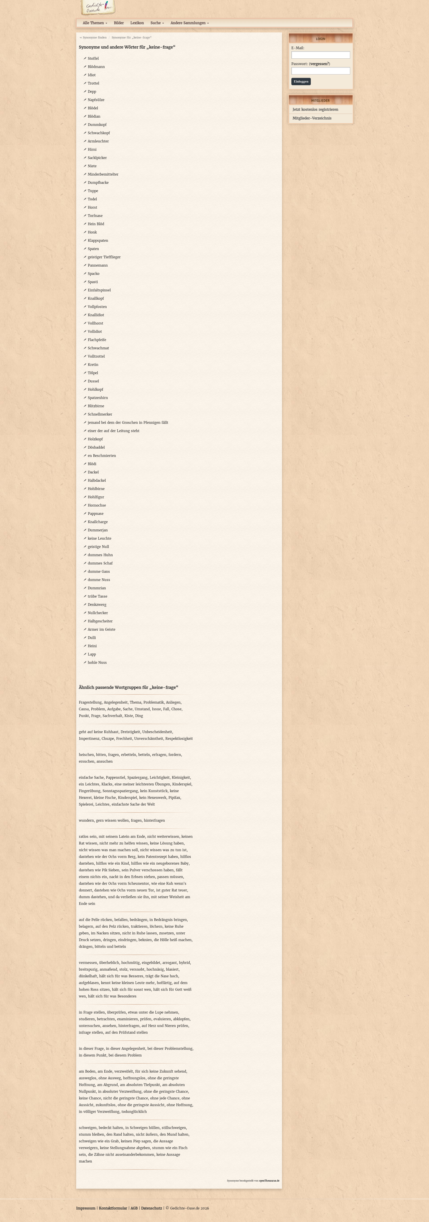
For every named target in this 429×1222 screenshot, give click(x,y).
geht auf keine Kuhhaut (98, 732)
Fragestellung (90, 702)
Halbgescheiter (100, 621)
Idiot (92, 75)
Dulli (92, 638)
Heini (92, 646)
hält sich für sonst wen (131, 989)
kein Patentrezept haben (158, 857)
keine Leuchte (99, 538)
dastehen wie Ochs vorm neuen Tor (124, 890)
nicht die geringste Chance (125, 1098)
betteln (144, 755)
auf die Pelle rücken (95, 920)
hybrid (184, 963)
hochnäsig (155, 969)
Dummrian (97, 588)
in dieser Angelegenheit (125, 1048)
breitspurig (88, 969)
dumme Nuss (99, 580)
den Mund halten (174, 1134)
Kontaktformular (113, 1208)
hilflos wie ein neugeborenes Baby (160, 863)
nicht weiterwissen (163, 836)
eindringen (127, 940)
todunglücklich (134, 1112)
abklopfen (181, 1019)
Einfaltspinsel (99, 290)
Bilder (119, 23)
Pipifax (174, 798)
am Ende (105, 1071)
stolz (123, 969)
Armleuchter (98, 141)
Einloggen (301, 81)
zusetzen (166, 933)
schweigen (88, 1128)
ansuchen (105, 761)
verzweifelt (123, 1071)
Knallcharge (98, 522)
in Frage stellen (92, 1012)
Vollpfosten (97, 307)
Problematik (153, 702)
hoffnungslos (134, 1078)
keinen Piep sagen (136, 1141)
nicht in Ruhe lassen (139, 933)
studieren (87, 1019)
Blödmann (96, 67)
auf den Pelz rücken (112, 926)
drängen (86, 946)
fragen (113, 755)
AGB (134, 1208)
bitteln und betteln (110, 946)
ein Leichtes (89, 784)
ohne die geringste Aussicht (141, 1105)
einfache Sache (91, 777)
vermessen (88, 963)
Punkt (84, 716)
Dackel (93, 472)
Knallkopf (96, 298)
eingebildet (151, 963)
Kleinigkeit (181, 777)
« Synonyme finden (93, 37)
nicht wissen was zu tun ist (163, 850)
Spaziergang (137, 777)
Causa (84, 709)
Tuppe (93, 191)
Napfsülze (96, 100)
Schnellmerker (100, 414)
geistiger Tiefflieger (104, 257)
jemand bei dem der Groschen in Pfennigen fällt (128, 422)
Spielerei (86, 804)
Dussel (93, 381)
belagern (86, 926)
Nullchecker (98, 613)
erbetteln (128, 755)
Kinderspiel (181, 784)
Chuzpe (108, 738)
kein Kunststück (154, 791)
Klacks (106, 784)
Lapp (92, 654)
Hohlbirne (96, 489)
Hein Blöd (96, 224)
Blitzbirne (96, 406)
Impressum (85, 1208)
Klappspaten (98, 240)
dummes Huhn (100, 555)
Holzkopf (95, 439)
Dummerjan (98, 530)
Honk (92, 232)
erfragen (159, 755)
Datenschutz (151, 1208)
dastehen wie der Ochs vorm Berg (107, 857)
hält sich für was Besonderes (112, 996)
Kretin (93, 365)
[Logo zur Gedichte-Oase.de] (98, 7)
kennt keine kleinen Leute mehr (128, 983)
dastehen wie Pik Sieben (99, 870)
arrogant (169, 963)
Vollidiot (95, 331)
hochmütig (130, 963)
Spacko (93, 274)
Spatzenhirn (98, 398)
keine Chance (90, 1098)
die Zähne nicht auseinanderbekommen (121, 1154)
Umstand (142, 709)
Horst (92, 207)
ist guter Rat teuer (171, 890)
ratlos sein (88, 836)
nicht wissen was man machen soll (108, 850)
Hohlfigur (96, 497)
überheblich (109, 963)
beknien (145, 940)
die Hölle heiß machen (172, 940)
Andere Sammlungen (189, 23)
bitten (101, 755)
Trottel (93, 83)
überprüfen (116, 1012)
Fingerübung (89, 791)
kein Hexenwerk (152, 798)
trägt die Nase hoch (161, 976)
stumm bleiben (91, 1134)
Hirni (92, 149)
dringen (109, 940)
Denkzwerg (97, 605)
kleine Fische (105, 798)
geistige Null (98, 547)
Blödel (93, 108)
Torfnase (95, 216)
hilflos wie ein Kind (112, 863)
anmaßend (108, 969)
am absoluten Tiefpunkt (140, 1085)
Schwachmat (98, 348)
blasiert (172, 969)
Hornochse (97, 505)
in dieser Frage (91, 1048)
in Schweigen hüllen (142, 1128)
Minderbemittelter (103, 174)
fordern (174, 755)
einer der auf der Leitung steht (113, 431)
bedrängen (138, 920)
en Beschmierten (102, 456)
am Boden (87, 1071)
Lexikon (137, 23)
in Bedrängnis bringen (168, 920)
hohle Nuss (97, 662)
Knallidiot (96, 315)
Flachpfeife (97, 340)
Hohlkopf (95, 389)
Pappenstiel (115, 777)
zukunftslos (106, 1105)
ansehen (109, 1026)
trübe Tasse (97, 596)
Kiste (128, 716)
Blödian (94, 116)
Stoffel (93, 58)
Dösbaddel (96, 447)
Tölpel (93, 373)
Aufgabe (114, 709)
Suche (156, 23)
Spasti (93, 282)
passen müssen (170, 877)
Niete (92, 166)
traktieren (139, 926)
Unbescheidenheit (157, 732)
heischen (86, 755)
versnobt (137, 969)
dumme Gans (99, 571)
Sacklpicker (97, 158)
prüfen (145, 1019)
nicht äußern (147, 1134)
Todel (92, 199)
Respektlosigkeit (179, 738)
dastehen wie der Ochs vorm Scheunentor (114, 883)
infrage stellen (91, 1032)
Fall (166, 709)
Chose (176, 709)
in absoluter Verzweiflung (119, 1091)
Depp (92, 91)
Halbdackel (97, 480)
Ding (139, 716)
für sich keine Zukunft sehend (160, 1071)
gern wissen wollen (112, 820)
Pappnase (95, 513)
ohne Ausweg (110, 1078)
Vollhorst (95, 323)
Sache (127, 709)
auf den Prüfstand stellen (126, 1032)
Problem (98, 709)
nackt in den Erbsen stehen (132, 877)
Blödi (92, 464)
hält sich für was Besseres (121, 976)
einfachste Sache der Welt (133, 804)
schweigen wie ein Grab (99, 1141)
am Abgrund (107, 1085)
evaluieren (162, 1019)
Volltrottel (96, 356)
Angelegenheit (116, 702)
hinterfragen (154, 820)
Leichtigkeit (160, 777)
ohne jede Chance (164, 1098)
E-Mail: (297, 48)
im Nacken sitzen (105, 933)
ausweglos (87, 1078)
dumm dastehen (92, 897)
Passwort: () (310, 64)
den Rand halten (120, 1134)
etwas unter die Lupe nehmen (153, 1012)
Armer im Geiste (101, 629)
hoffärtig (164, 983)
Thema (135, 702)
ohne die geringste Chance (166, 1091)
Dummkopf (97, 125)
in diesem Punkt (92, 1055)
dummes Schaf (100, 563)
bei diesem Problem (125, 1055)
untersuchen (89, 1026)
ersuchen (86, 761)
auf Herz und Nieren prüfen (165, 1026)
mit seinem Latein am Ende (122, 836)
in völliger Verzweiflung (99, 1112)
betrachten (106, 1019)
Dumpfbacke (98, 182)
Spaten (93, 249)
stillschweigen (174, 1128)
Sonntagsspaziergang (120, 791)
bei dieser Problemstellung (169, 1048)
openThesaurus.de (269, 1180)
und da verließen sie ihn (128, 897)
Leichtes (102, 804)
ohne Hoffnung (179, 1105)
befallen (121, 920)
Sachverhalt (112, 716)
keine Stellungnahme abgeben (125, 1148)
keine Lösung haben (167, 843)
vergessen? (319, 64)
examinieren (127, 1019)
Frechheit (124, 738)
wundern (86, 820)
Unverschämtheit (148, 738)
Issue (156, 709)
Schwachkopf (99, 133)
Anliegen (173, 702)
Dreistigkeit (130, 732)
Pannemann (98, 265)
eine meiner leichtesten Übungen (142, 784)
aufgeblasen (89, 983)
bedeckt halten (111, 1128)
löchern (156, 926)
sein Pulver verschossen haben (148, 870)
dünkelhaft (88, 976)
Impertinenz (89, 738)
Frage (95, 716)
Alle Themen (94, 23)
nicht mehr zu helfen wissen (123, 843)
